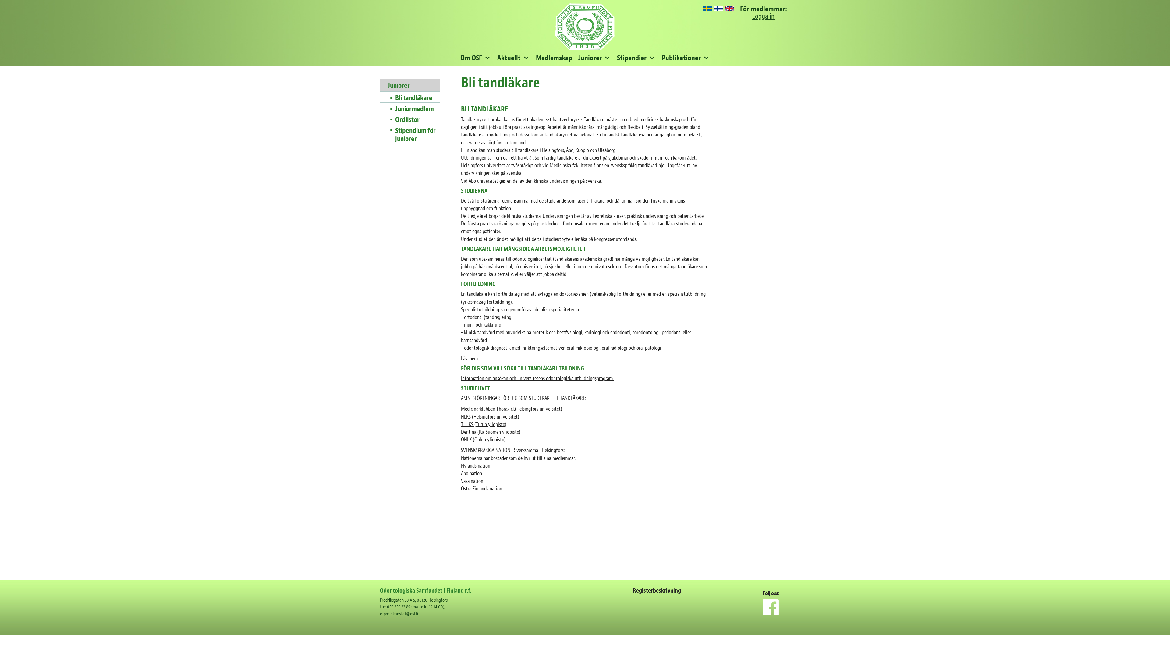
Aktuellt (509, 57)
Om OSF (471, 57)
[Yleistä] (718, 9)
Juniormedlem (414, 109)
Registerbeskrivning (657, 590)
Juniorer (590, 57)
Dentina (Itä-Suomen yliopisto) (490, 432)
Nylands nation (475, 465)
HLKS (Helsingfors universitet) (490, 416)
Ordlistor (407, 119)
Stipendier (632, 57)
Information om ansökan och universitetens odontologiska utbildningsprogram (537, 378)
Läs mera (469, 358)
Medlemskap (554, 57)
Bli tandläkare (413, 98)
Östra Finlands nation (481, 488)
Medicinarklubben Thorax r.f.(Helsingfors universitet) (511, 408)
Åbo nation (471, 473)
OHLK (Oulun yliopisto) (483, 439)
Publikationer (681, 57)
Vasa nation (472, 481)
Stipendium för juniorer (415, 134)
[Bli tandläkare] (707, 9)
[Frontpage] (729, 9)
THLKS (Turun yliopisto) (483, 424)
